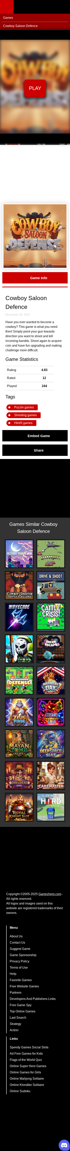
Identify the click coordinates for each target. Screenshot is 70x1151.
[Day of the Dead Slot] (19, 775)
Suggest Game (20, 948)
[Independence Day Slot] (51, 680)
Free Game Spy (21, 1005)
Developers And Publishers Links (33, 998)
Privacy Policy (19, 961)
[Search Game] (63, 8)
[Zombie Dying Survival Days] (19, 649)
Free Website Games (24, 986)
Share (39, 450)
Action (14, 1030)
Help (13, 973)
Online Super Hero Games (28, 1066)
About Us (16, 936)
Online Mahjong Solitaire (27, 1078)
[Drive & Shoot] (51, 585)
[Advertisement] (35, 174)
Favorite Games (21, 980)
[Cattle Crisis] (51, 617)
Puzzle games (24, 407)
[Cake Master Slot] (51, 775)
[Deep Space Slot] (51, 744)
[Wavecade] (19, 617)
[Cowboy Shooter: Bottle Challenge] (19, 585)
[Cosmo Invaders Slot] (51, 712)
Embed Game (39, 436)
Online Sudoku (20, 1091)
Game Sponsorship (23, 955)
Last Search (18, 1017)
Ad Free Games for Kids (26, 1053)
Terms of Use (19, 967)
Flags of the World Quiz (26, 1059)
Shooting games (25, 415)
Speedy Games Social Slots (29, 1047)
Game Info (38, 278)
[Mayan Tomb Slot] (19, 744)
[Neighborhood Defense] (19, 680)
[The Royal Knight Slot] (19, 807)
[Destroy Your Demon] (19, 554)
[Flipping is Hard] (51, 807)
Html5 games (23, 423)
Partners (15, 992)
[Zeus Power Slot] (19, 712)
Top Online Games (22, 1011)
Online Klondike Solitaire (27, 1084)
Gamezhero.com (49, 894)
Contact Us (17, 942)
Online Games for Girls (25, 1072)
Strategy (15, 1024)
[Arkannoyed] (51, 554)
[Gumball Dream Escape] (51, 649)
